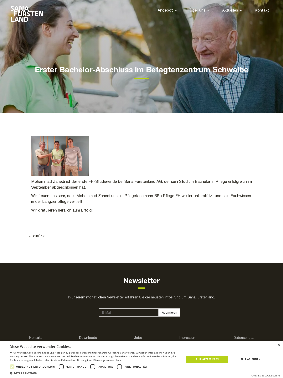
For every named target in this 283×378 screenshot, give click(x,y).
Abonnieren (169, 312)
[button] (95, 373)
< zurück (36, 236)
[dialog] (141, 359)
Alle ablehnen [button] (250, 359)
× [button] (278, 345)
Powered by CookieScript (265, 376)
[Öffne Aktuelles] (241, 10)
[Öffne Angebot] (176, 10)
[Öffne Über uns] (208, 10)
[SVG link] (27, 14)
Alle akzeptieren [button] (207, 359)
